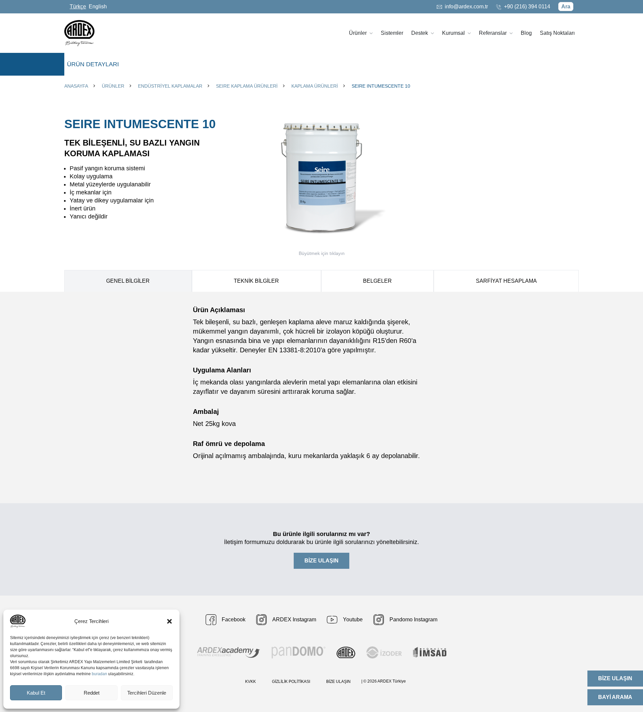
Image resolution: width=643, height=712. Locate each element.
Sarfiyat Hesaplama (506, 281)
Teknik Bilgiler (256, 281)
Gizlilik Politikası (291, 681)
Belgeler (377, 281)
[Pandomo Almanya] (299, 652)
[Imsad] (430, 652)
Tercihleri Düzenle (146, 693)
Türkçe (78, 6)
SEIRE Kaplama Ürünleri (247, 86)
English (98, 6)
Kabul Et (36, 693)
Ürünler (113, 86)
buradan (99, 674)
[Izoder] (384, 652)
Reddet (91, 693)
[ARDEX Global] (346, 652)
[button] (169, 621)
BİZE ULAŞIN (321, 560)
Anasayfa (76, 86)
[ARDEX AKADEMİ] (228, 652)
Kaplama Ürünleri (314, 86)
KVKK (250, 681)
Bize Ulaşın (338, 681)
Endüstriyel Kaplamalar (170, 86)
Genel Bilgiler (128, 281)
